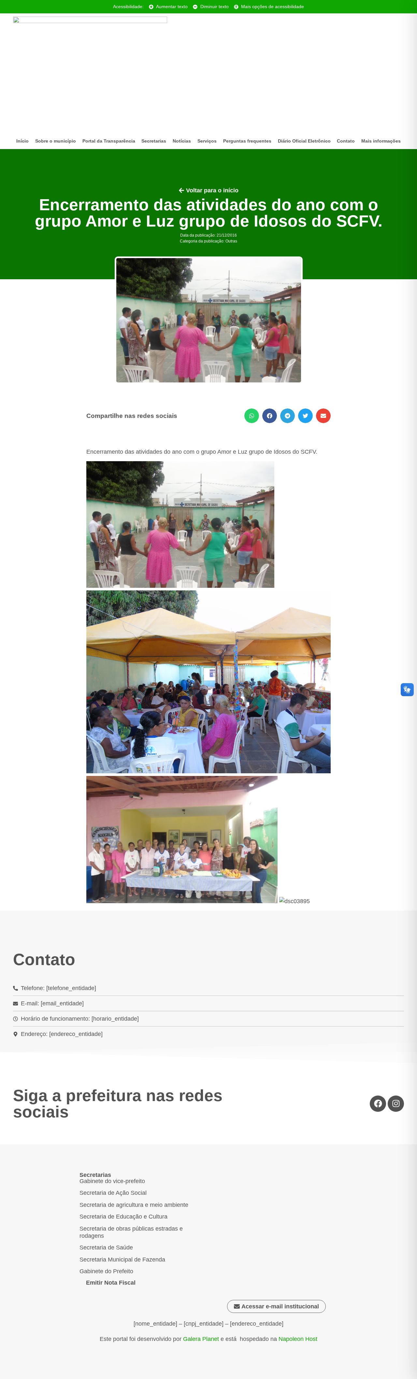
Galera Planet (201, 1339)
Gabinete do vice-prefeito (112, 1181)
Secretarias (153, 141)
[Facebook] (378, 1104)
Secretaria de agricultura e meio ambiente (133, 1205)
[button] (251, 415)
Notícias (182, 141)
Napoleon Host (298, 1339)
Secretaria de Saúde (106, 1247)
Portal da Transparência (108, 141)
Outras (231, 241)
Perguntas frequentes (247, 141)
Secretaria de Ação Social (113, 1193)
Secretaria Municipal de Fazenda (122, 1259)
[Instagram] (396, 1104)
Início (22, 141)
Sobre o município (55, 141)
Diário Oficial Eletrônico (304, 141)
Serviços (207, 141)
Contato (346, 141)
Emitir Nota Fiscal (111, 1282)
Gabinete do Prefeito (106, 1271)
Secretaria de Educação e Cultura (123, 1216)
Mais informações (381, 141)
